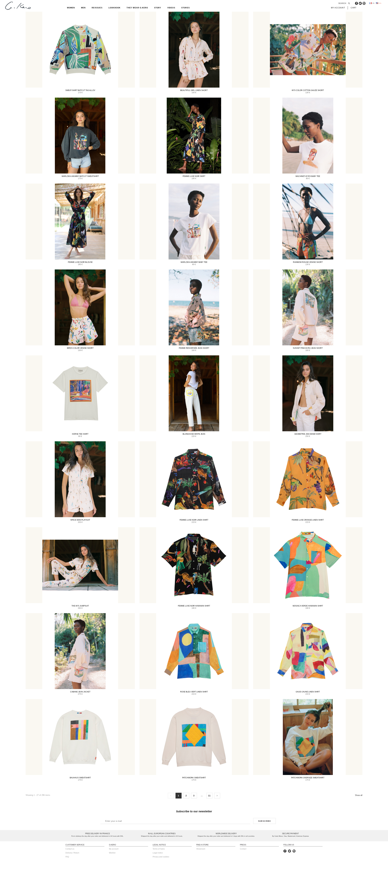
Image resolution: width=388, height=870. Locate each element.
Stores (185, 8)
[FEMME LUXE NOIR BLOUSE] (80, 221)
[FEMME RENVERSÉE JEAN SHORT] (194, 307)
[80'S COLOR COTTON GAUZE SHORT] (307, 50)
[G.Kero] (17, 6)
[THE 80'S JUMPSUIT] (80, 565)
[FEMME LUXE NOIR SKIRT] (194, 136)
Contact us (69, 849)
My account (113, 849)
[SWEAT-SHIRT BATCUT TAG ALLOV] (80, 50)
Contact (243, 849)
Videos (171, 8)
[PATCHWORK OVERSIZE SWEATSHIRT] (307, 737)
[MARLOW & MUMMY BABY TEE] (194, 221)
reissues (97, 8)
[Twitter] (360, 3)
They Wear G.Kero (137, 8)
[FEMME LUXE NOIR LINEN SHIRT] (194, 479)
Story (157, 8)
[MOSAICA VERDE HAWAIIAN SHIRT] (307, 565)
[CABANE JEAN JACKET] (80, 651)
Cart (353, 8)
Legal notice (158, 853)
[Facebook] (356, 3)
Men (83, 8)
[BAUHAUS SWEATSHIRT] (80, 737)
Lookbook (115, 8)
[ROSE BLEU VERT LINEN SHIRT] (194, 651)
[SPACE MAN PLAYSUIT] (80, 479)
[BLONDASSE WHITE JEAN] (194, 393)
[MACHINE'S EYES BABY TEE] (307, 136)
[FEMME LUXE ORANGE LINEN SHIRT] (307, 479)
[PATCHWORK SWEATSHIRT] (194, 737)
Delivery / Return (72, 853)
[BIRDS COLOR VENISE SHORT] (80, 307)
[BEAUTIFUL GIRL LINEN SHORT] (194, 50)
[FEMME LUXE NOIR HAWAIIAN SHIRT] (194, 565)
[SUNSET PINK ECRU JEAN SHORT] (307, 307)
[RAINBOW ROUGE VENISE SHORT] (307, 221)
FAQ (67, 857)
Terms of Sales (159, 849)
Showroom (200, 849)
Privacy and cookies (161, 857)
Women (71, 8)
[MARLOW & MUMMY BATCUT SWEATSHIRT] (80, 136)
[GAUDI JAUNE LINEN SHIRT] (307, 651)
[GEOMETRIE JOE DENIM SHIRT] (307, 393)
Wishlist (112, 853)
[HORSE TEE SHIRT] (80, 393)
